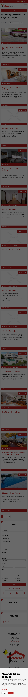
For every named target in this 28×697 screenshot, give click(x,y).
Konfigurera (4, 689)
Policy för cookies (5, 685)
